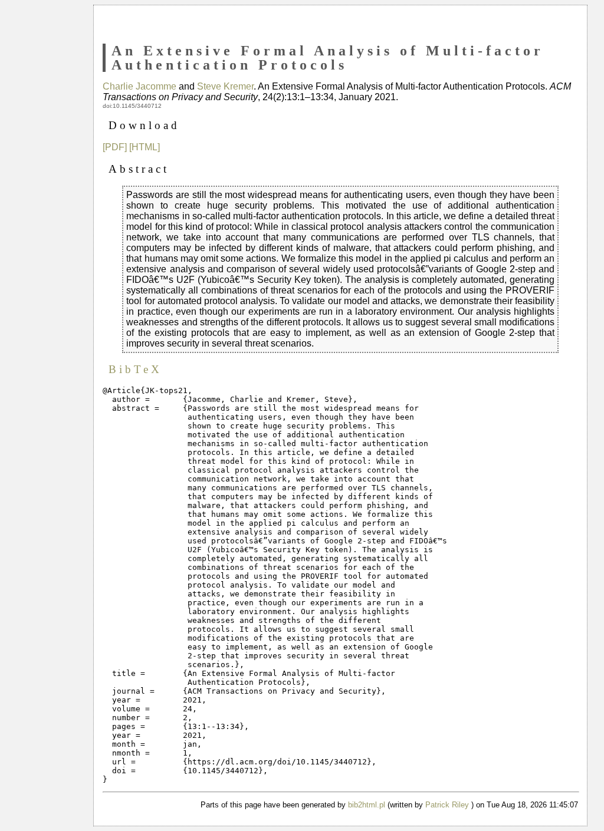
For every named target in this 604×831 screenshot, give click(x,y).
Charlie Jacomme (139, 86)
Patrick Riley (447, 804)
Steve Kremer (225, 86)
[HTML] (144, 147)
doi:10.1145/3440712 (132, 106)
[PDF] (115, 147)
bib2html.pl (366, 804)
